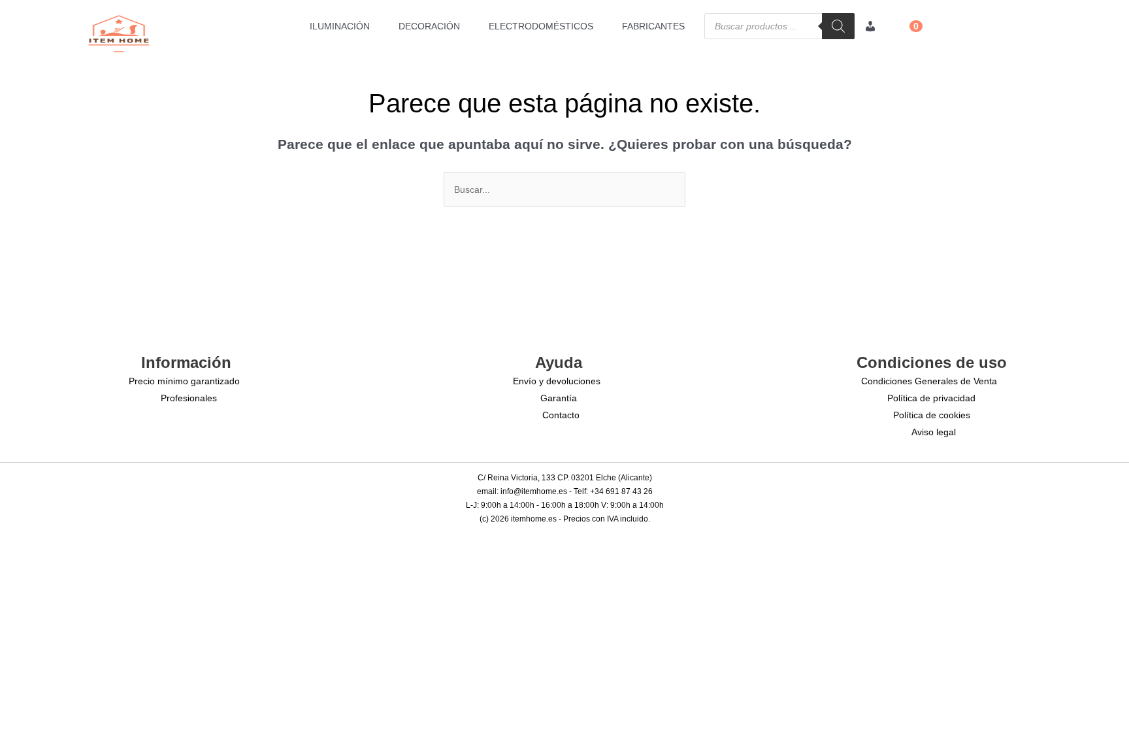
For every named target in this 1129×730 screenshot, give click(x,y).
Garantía (558, 398)
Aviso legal (933, 432)
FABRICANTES (653, 26)
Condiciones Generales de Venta (929, 381)
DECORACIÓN (429, 26)
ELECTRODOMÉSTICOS (541, 26)
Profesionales (189, 398)
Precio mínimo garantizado (184, 381)
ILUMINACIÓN (340, 26)
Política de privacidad (931, 398)
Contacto (561, 415)
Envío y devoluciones (556, 381)
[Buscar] (838, 26)
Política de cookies (931, 415)
